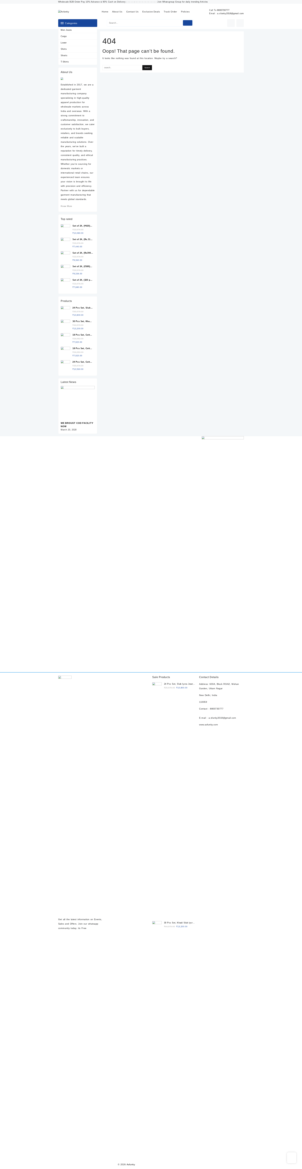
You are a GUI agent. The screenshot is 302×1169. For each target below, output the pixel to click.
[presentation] (88, 382)
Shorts (64, 55)
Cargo (64, 36)
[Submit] (188, 23)
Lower (64, 43)
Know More (66, 206)
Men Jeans (66, 30)
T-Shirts (65, 62)
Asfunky (131, 1164)
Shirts (64, 49)
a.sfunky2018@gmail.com (230, 13)
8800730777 (223, 10)
